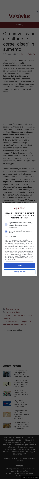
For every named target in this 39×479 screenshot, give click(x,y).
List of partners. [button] (29, 248)
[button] (20, 236)
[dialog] (19, 239)
